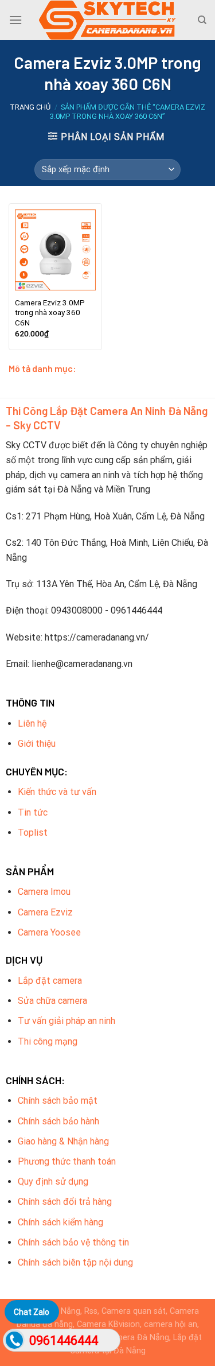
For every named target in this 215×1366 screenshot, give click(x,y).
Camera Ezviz (45, 912)
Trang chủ (30, 107)
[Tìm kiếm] (202, 20)
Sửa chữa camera (52, 1000)
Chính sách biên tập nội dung (75, 1262)
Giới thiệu (37, 743)
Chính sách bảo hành (58, 1121)
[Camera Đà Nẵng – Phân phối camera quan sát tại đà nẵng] (108, 20)
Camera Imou (44, 891)
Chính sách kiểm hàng (60, 1222)
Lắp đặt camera (50, 980)
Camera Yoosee (49, 932)
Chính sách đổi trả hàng (65, 1201)
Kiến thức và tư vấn (57, 791)
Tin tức (33, 812)
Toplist (33, 832)
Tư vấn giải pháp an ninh (66, 1020)
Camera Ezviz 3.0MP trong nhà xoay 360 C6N (50, 312)
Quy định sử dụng (53, 1181)
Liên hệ (32, 723)
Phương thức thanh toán (67, 1161)
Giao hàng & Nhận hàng (63, 1141)
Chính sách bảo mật (57, 1100)
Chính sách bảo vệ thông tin (73, 1242)
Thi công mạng (47, 1041)
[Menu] (15, 20)
